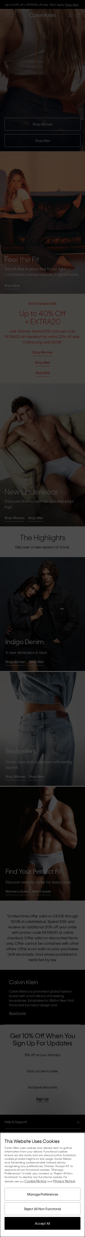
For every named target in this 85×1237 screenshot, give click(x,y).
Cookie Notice (35, 1181)
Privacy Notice (64, 1181)
